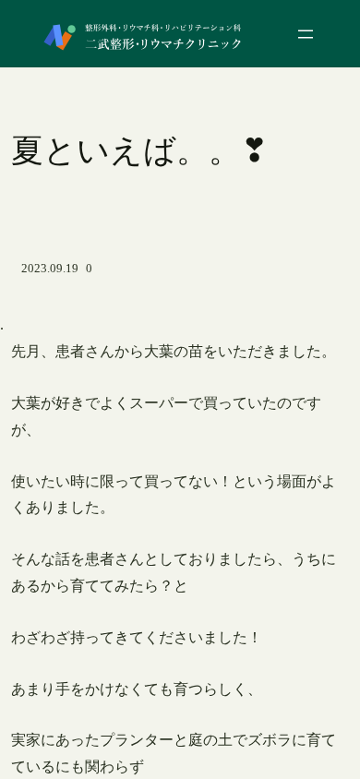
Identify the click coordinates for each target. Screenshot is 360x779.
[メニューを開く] (305, 34)
